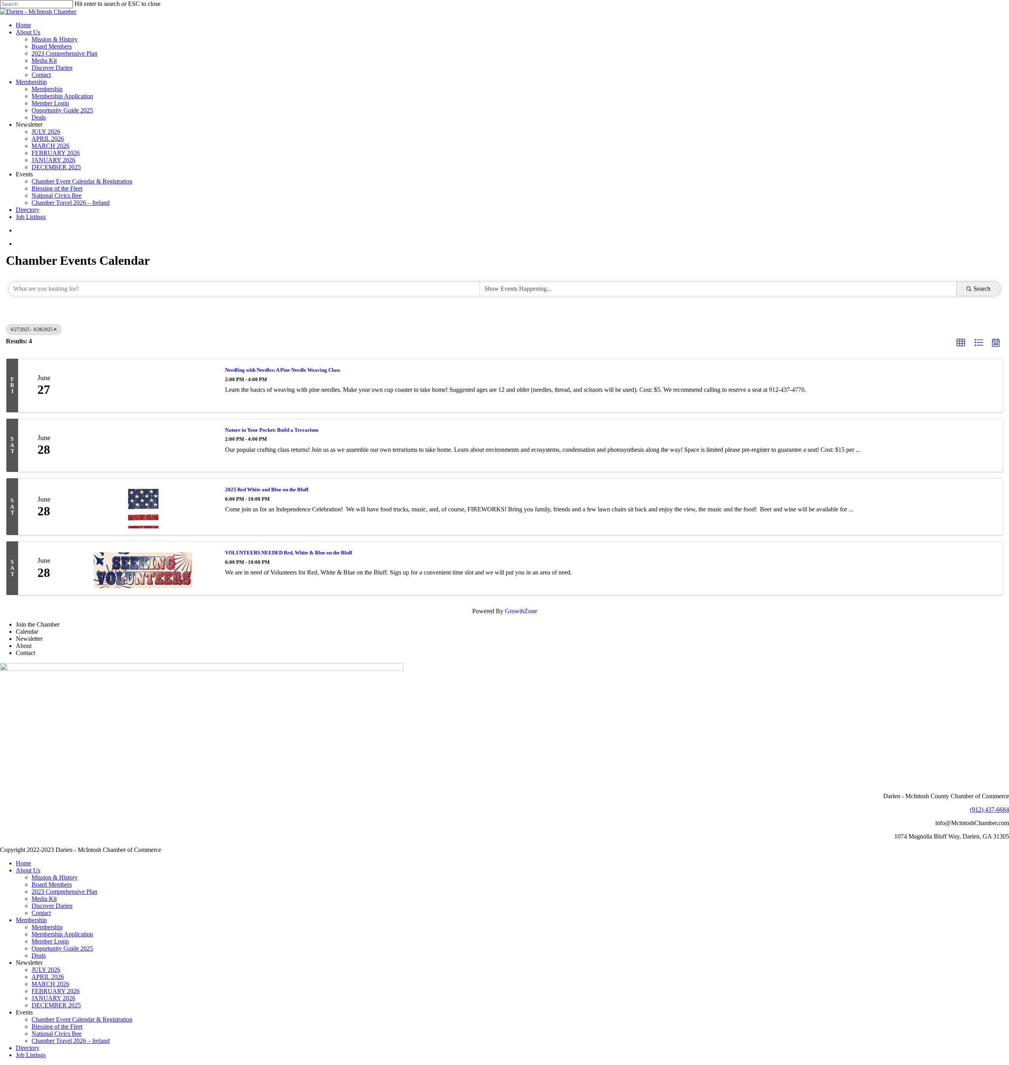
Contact (41, 913)
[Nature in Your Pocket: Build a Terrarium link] (143, 445)
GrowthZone (521, 611)
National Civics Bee (57, 1033)
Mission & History (55, 877)
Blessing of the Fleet (57, 1026)
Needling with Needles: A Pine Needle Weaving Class (282, 370)
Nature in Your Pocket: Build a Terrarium (271, 430)
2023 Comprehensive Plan (64, 891)
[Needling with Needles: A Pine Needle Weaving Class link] (143, 385)
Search (982, 288)
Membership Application (62, 934)
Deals (39, 955)
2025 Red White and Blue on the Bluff (266, 489)
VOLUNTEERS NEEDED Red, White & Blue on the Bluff (288, 553)
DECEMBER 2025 (56, 1005)
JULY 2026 (46, 969)
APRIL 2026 (48, 976)
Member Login (50, 941)
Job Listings (31, 1055)
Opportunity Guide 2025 (62, 948)
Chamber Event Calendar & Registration (82, 1019)
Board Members (52, 884)
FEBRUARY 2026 (56, 991)
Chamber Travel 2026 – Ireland (71, 1040)
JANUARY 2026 (53, 998)
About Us (28, 870)
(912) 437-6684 (989, 809)
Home (23, 863)
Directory (27, 1047)
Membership (31, 920)
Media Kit (44, 898)
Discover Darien (52, 905)
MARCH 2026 (50, 984)
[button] (961, 343)
